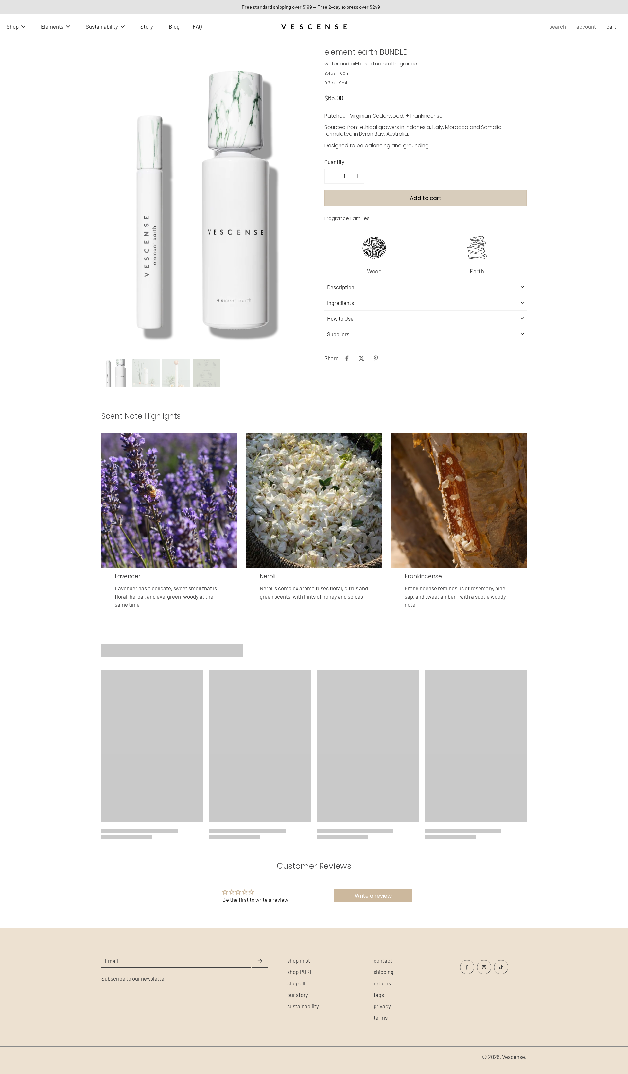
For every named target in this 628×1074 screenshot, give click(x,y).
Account (586, 26)
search (558, 26)
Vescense (513, 1056)
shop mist (298, 960)
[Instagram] (484, 967)
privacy (382, 1006)
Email (111, 960)
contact (383, 960)
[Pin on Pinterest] (376, 358)
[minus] (331, 176)
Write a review (373, 896)
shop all (296, 983)
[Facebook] (467, 967)
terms (381, 1017)
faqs (379, 994)
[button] (425, 198)
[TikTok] (501, 967)
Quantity (334, 161)
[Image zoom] (202, 204)
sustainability (303, 1006)
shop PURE (300, 971)
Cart (611, 26)
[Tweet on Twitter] (361, 358)
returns (382, 983)
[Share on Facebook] (347, 358)
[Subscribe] (260, 961)
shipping (383, 971)
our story (297, 994)
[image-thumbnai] (115, 373)
